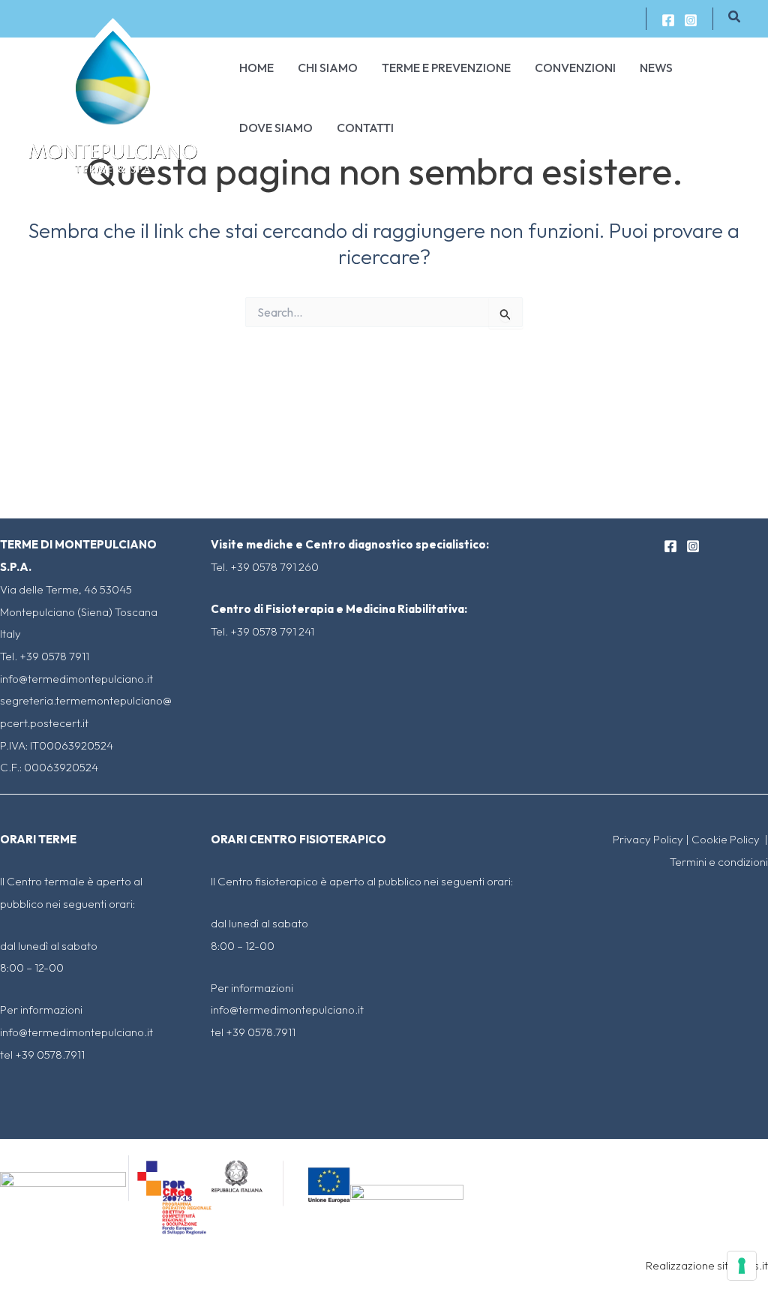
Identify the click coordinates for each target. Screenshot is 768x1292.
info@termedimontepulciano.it (76, 679)
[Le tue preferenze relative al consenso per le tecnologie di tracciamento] (742, 1265)
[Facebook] (668, 20)
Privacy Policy (648, 839)
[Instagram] (691, 20)
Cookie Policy (727, 839)
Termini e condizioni (719, 862)
